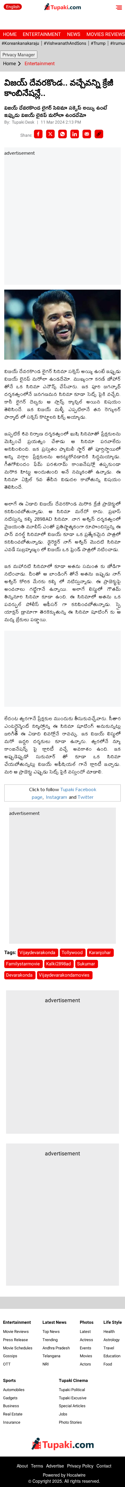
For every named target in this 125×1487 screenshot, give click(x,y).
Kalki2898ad (59, 964)
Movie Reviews (16, 1331)
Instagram (56, 797)
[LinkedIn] (74, 134)
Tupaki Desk (23, 122)
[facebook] (38, 134)
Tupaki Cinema (73, 1380)
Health (109, 1331)
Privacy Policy (80, 1466)
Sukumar (86, 964)
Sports (9, 1380)
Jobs (63, 1414)
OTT (7, 1364)
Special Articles (72, 1406)
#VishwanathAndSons (65, 43)
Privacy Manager (18, 54)
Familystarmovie (23, 964)
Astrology (111, 1339)
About (22, 1466)
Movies (86, 1356)
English (13, 6)
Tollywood (73, 952)
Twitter (85, 797)
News (73, 34)
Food (107, 1364)
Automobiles (14, 1389)
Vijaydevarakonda (37, 952)
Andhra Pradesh (56, 1348)
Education (111, 1356)
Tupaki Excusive (72, 1398)
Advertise (55, 1466)
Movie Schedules (17, 1348)
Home (10, 34)
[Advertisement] (62, 221)
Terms (37, 1466)
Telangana (51, 1356)
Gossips (10, 1356)
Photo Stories (70, 1422)
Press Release (15, 1339)
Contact (103, 1466)
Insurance (11, 1422)
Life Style (112, 1322)
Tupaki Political (72, 1389)
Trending (50, 1339)
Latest (85, 1331)
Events (85, 1348)
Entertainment (42, 34)
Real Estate (12, 1414)
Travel (108, 1348)
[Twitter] (50, 134)
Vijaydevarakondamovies (65, 975)
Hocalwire (76, 1475)
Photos (86, 1322)
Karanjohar (100, 952)
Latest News (54, 1322)
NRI (45, 1364)
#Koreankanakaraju (20, 43)
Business (11, 1406)
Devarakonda (20, 975)
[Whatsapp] (62, 134)
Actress (86, 1339)
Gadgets (10, 1398)
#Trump (98, 43)
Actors (85, 1364)
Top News (51, 1331)
